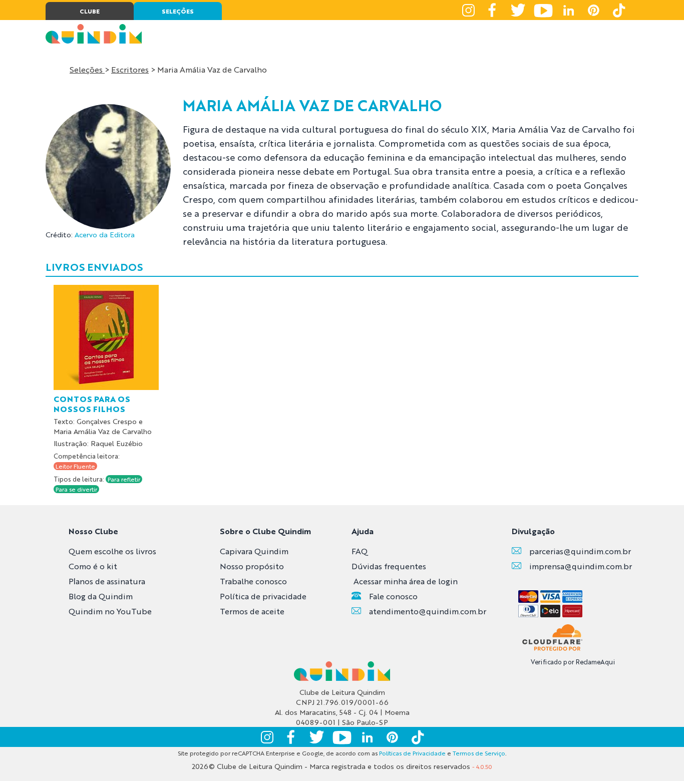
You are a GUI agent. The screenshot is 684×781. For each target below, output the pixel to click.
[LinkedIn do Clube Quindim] (568, 10)
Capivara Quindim (254, 551)
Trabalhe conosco (253, 581)
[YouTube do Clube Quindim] (543, 10)
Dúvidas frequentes (389, 566)
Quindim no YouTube (110, 611)
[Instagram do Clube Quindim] (468, 10)
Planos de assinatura (107, 581)
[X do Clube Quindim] (518, 10)
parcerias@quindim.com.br (580, 551)
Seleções (87, 69)
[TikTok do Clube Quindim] (618, 10)
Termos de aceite (252, 611)
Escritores (130, 69)
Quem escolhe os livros (112, 551)
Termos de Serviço (479, 753)
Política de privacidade (263, 596)
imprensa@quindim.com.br (580, 566)
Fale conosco (393, 596)
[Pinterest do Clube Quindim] (593, 10)
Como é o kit (93, 566)
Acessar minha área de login (406, 581)
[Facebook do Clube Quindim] (493, 10)
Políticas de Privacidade (412, 753)
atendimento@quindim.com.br (427, 611)
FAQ (360, 551)
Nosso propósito (252, 566)
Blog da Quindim (101, 596)
